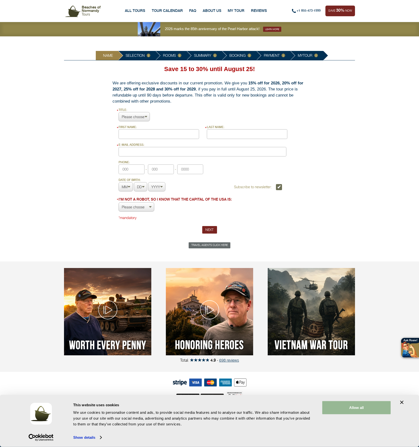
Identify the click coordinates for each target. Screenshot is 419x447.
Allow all (356, 408)
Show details (84, 437)
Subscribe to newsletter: (253, 187)
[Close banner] (401, 402)
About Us (212, 10)
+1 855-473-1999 (309, 10)
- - (148, 166)
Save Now (340, 10)
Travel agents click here (209, 245)
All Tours (135, 10)
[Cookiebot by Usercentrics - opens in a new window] (41, 437)
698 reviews (229, 360)
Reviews (259, 10)
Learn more (272, 29)
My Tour (236, 10)
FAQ (192, 10)
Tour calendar (167, 10)
